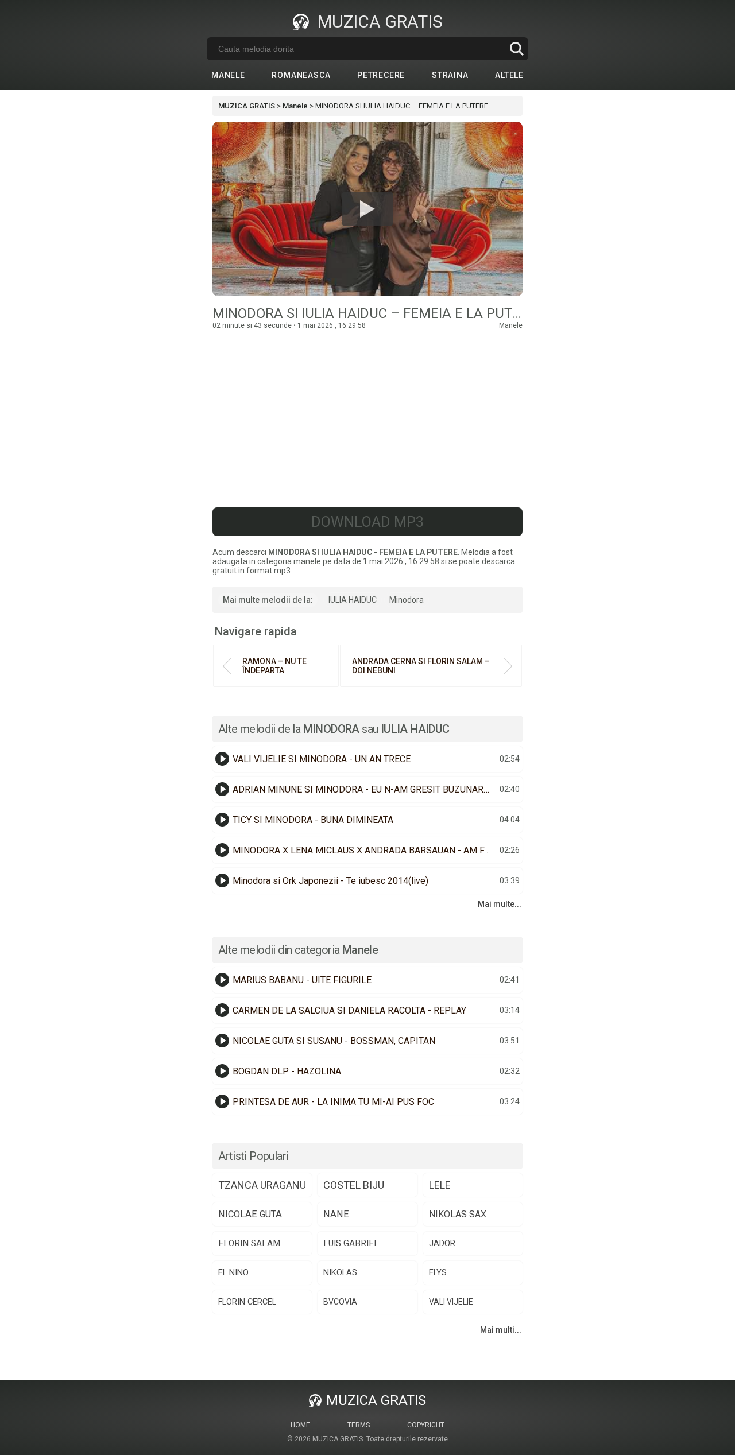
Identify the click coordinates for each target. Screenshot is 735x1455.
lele (440, 1185)
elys (438, 1273)
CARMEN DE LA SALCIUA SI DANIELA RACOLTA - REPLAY (349, 1010)
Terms (358, 1425)
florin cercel (247, 1302)
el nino (233, 1272)
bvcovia (340, 1301)
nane (336, 1214)
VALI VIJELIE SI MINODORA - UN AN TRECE (322, 759)
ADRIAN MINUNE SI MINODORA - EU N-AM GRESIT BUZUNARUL (363, 789)
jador (442, 1243)
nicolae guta (250, 1214)
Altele (509, 75)
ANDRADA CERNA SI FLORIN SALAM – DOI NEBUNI (421, 666)
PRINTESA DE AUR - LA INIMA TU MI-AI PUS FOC (333, 1101)
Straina (450, 75)
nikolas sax (457, 1214)
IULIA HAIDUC (352, 599)
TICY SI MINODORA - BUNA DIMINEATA (313, 819)
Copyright (425, 1425)
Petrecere (381, 75)
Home (300, 1425)
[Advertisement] (367, 415)
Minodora (406, 599)
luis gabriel (351, 1243)
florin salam (249, 1243)
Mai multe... (499, 904)
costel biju (353, 1185)
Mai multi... (500, 1329)
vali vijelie (451, 1301)
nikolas (340, 1272)
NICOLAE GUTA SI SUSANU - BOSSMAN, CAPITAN (334, 1040)
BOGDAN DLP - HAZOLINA (287, 1071)
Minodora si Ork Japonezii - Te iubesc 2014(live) (330, 880)
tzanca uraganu (262, 1185)
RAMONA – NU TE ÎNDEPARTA (274, 666)
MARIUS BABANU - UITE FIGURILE (302, 980)
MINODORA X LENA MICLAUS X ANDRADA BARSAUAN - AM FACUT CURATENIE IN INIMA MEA (365, 850)
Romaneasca (301, 75)
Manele (228, 75)
